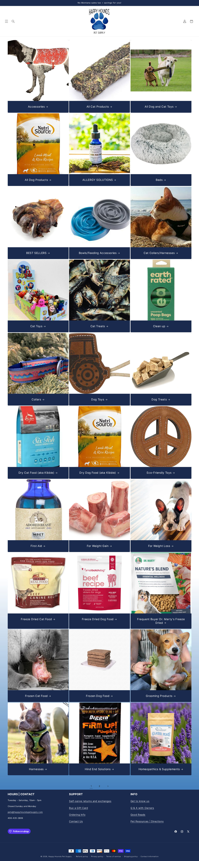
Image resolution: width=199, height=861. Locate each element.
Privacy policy (97, 856)
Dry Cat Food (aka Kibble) (36, 472)
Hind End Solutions (98, 769)
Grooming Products (159, 696)
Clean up (159, 326)
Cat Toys (36, 326)
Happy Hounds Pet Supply (60, 856)
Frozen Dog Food (97, 696)
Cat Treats (97, 326)
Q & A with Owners (142, 808)
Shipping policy (131, 856)
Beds (159, 179)
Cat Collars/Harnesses (159, 253)
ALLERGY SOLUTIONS (97, 179)
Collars (36, 399)
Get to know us (140, 801)
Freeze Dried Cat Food (36, 619)
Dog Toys (97, 399)
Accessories (36, 106)
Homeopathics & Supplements (159, 769)
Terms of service (113, 856)
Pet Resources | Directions (147, 821)
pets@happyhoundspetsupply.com (25, 812)
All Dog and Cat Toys (159, 106)
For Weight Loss (159, 546)
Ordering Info (77, 814)
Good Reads (138, 814)
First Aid (36, 546)
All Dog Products (36, 179)
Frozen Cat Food (36, 696)
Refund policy (82, 856)
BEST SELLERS (36, 253)
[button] (6, 21)
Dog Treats (159, 399)
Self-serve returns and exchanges (90, 801)
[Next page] (107, 786)
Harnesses (36, 769)
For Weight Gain (98, 546)
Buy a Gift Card (78, 808)
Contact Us (76, 821)
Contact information (150, 856)
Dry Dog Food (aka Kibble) (97, 472)
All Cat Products (98, 106)
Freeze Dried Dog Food (98, 619)
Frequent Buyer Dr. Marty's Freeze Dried (161, 621)
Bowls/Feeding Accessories (98, 253)
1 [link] (91, 786)
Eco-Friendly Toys (159, 472)
